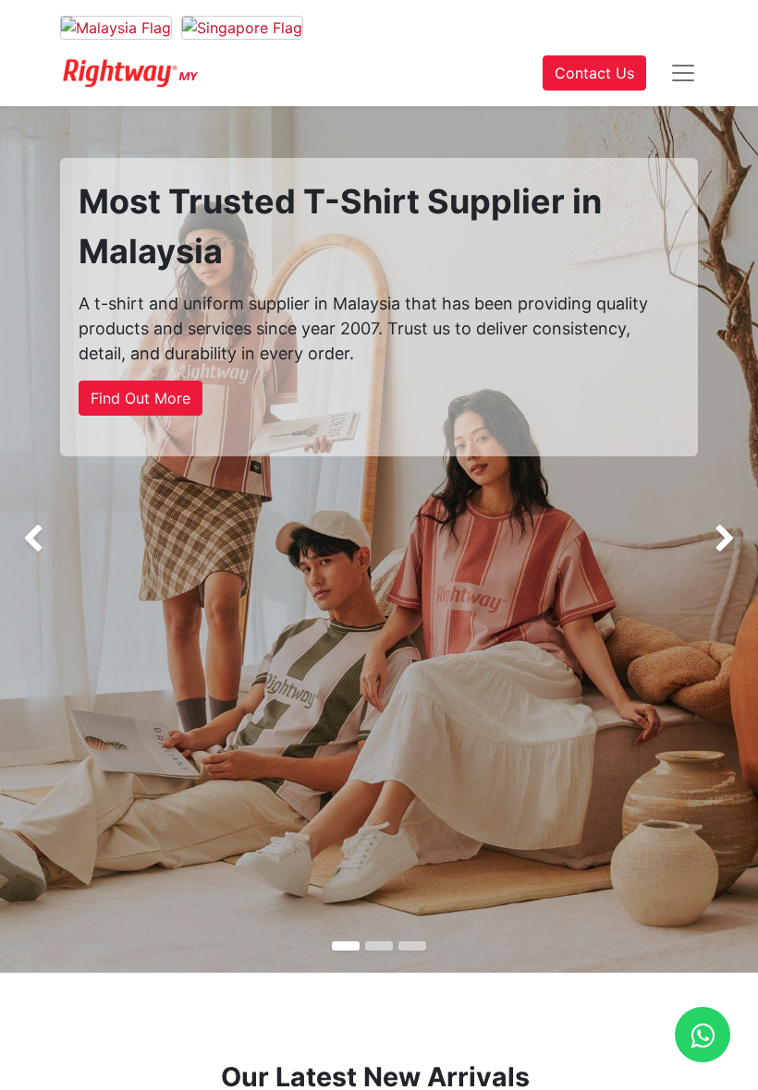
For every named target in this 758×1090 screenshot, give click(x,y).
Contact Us (594, 73)
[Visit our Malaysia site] (116, 27)
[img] (30, 539)
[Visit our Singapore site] (242, 27)
